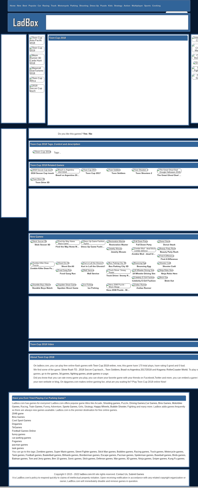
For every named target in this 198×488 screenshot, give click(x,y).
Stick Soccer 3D (42, 244)
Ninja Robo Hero (169, 273)
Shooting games (111, 403)
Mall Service (93, 273)
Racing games (141, 451)
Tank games (18, 455)
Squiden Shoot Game (67, 288)
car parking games (21, 438)
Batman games (20, 458)
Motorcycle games (174, 451)
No (90, 134)
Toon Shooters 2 (144, 173)
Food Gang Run (68, 273)
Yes (85, 134)
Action (127, 5)
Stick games (89, 458)
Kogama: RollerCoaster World (172, 369)
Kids (110, 5)
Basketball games (52, 455)
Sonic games (74, 458)
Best (25, 5)
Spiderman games (144, 455)
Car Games (151, 403)
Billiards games (70, 455)
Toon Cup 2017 (93, 173)
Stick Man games (107, 451)
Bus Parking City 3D (118, 266)
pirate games (93, 373)
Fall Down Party (144, 244)
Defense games (104, 458)
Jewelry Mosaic (118, 252)
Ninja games (144, 458)
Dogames (17, 424)
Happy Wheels (101, 406)
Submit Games (136, 474)
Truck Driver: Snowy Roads (119, 275)
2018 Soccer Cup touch (42, 173)
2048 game (18, 413)
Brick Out (169, 281)
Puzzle (103, 5)
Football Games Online (24, 431)
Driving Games (137, 403)
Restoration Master (118, 244)
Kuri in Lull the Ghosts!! (93, 266)
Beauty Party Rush (169, 252)
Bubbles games (125, 451)
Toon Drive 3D (42, 182)
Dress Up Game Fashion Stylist (96, 247)
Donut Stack (169, 244)
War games (119, 458)
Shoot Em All (67, 266)
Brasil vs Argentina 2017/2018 (70, 175)
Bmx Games (164, 403)
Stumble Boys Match (42, 288)
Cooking (156, 5)
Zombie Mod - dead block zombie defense (152, 254)
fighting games (78, 373)
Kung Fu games (176, 458)
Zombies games (44, 451)
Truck (53, 5)
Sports (147, 5)
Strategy (118, 5)
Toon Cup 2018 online (104, 365)
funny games (18, 434)
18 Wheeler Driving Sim (143, 273)
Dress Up (94, 5)
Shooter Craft (169, 266)
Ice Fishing (93, 288)
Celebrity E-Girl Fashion (144, 281)
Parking (74, 5)
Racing (45, 5)
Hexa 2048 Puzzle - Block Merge (122, 290)
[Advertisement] (117, 22)
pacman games (20, 445)
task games (18, 448)
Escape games (108, 455)
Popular (32, 5)
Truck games (156, 451)
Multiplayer (137, 5)
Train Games (35, 406)
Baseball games (163, 455)
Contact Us (122, 474)
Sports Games (70, 406)
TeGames (17, 427)
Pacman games (125, 455)
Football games (34, 455)
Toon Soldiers (118, 173)
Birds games (178, 455)
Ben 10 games (59, 458)
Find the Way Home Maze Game (71, 247)
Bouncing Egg (144, 266)
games (54, 373)
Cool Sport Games (21, 420)
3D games (132, 458)
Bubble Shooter (118, 406)
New (19, 5)
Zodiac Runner (144, 288)
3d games (64, 373)
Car (39, 5)
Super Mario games (64, 451)
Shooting (83, 5)
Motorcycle (63, 5)
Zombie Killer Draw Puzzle (43, 268)
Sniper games (159, 458)
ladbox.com (86, 474)
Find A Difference (169, 259)
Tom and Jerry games (40, 458)
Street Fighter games (86, 451)
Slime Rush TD (69, 369)
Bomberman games (89, 455)
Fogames (17, 441)
